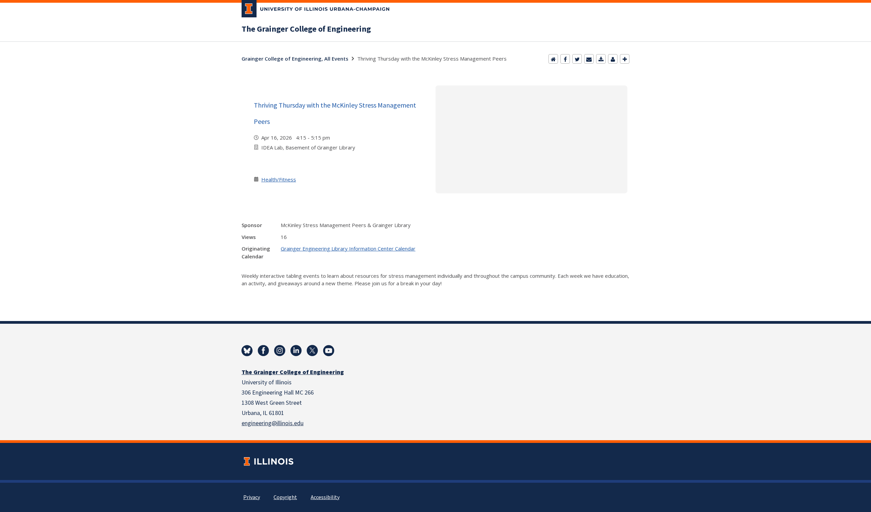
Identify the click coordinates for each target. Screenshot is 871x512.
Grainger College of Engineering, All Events (295, 58)
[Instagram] (279, 350)
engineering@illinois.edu (272, 423)
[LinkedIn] (296, 350)
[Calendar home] (553, 59)
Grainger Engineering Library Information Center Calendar (348, 248)
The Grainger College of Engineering (306, 29)
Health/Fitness (278, 179)
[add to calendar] (601, 59)
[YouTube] (328, 350)
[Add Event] (624, 59)
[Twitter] (577, 59)
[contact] (613, 59)
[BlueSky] (247, 350)
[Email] (589, 59)
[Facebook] (565, 59)
